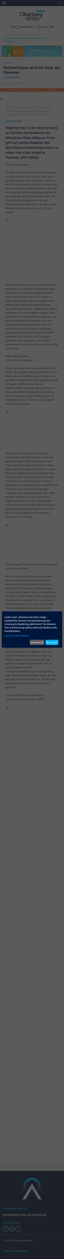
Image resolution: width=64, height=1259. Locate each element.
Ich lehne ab (37, 642)
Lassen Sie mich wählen (16, 635)
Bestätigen (51, 642)
